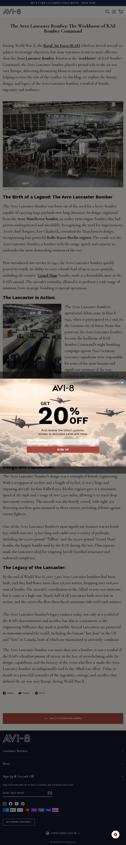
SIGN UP (63, 449)
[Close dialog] (122, 382)
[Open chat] (115, 834)
